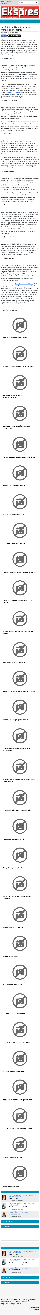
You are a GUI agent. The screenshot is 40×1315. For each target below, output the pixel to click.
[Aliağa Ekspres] (20, 12)
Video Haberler (34, 1307)
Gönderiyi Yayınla (14, 35)
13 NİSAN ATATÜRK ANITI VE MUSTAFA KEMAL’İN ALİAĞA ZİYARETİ (21, 1204)
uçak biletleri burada (13, 92)
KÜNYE (36, 1309)
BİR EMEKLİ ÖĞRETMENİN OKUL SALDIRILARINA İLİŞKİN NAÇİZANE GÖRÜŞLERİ (23, 1195)
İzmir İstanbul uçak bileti (24, 284)
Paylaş (4, 35)
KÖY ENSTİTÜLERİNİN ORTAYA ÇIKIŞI (18, 1212)
